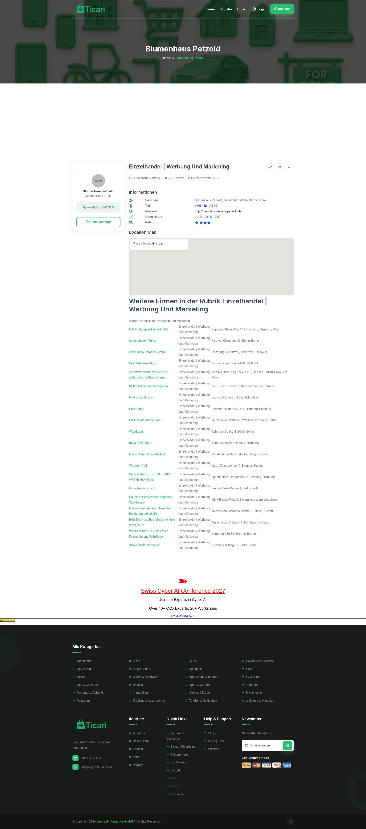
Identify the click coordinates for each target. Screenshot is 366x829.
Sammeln (195, 669)
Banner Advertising (183, 746)
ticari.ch (175, 770)
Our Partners (178, 762)
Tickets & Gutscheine (259, 661)
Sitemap (213, 749)
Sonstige (251, 685)
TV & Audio (252, 677)
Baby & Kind (84, 669)
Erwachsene (253, 692)
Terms (136, 757)
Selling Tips (215, 741)
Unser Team (140, 741)
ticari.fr (174, 786)
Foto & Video (141, 669)
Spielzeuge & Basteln (203, 677)
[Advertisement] (183, 112)
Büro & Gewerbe (87, 685)
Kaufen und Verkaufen (175, 736)
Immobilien (140, 692)
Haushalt (138, 685)
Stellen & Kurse (199, 692)
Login (241, 9)
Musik (193, 661)
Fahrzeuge (83, 700)
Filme (136, 661)
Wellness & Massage (259, 700)
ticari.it (174, 778)
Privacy (137, 765)
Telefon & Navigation (203, 700)
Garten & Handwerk (145, 677)
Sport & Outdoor (200, 685)
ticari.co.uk (177, 794)
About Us (138, 733)
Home (210, 9)
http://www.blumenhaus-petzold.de (218, 211)
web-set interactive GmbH (115, 821)
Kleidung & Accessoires (148, 700)
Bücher (81, 677)
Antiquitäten (84, 661)
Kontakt (137, 749)
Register (226, 9)
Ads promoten (179, 754)
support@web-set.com (96, 767)
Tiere (249, 669)
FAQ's (211, 733)
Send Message (101, 222)
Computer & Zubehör (90, 692)
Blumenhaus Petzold (98, 191)
